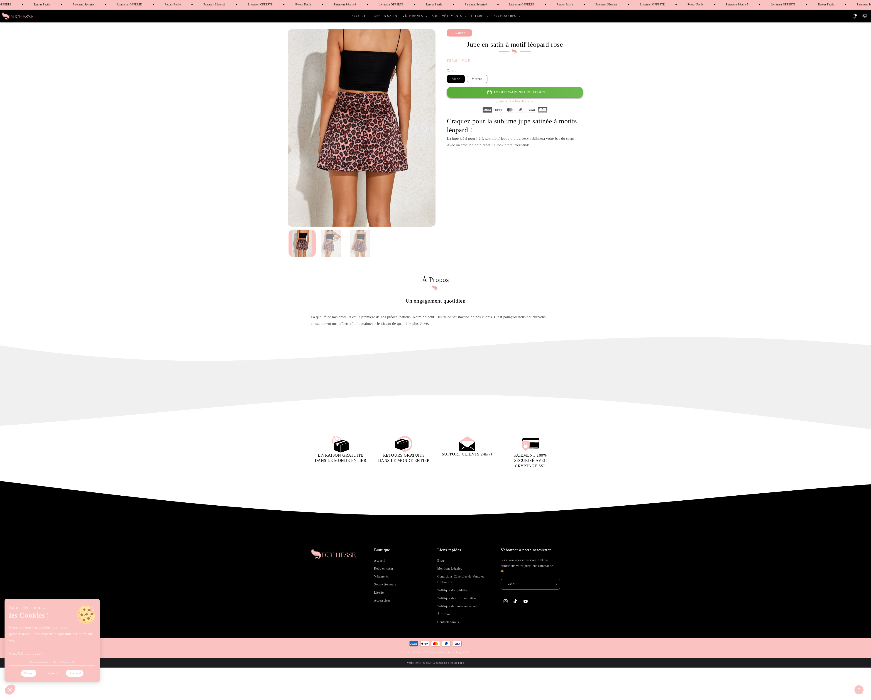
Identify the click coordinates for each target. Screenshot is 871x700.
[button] (414, 16)
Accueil (379, 560)
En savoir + (51, 673)
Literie (379, 592)
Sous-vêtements (385, 584)
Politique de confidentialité (456, 598)
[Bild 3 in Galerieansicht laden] (360, 243)
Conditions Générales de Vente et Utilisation (460, 579)
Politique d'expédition (452, 590)
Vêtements (381, 576)
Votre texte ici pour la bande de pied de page (435, 662)
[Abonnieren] (555, 584)
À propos (443, 614)
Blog (440, 560)
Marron (477, 79)
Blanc (456, 79)
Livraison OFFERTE (121, 4)
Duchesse (417, 652)
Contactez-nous (448, 622)
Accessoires (382, 600)
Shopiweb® (462, 652)
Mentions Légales (449, 568)
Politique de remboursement (457, 606)
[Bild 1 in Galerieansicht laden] (302, 243)
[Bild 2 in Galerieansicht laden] (331, 243)
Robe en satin (383, 568)
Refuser (29, 673)
